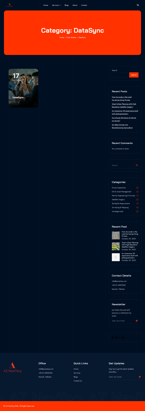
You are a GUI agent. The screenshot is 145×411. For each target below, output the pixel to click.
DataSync (18, 97)
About (75, 5)
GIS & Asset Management (121, 191)
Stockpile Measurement (121, 203)
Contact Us (78, 381)
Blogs (67, 5)
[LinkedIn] (116, 337)
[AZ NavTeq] (9, 5)
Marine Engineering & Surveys (123, 195)
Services (55, 5)
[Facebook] (113, 337)
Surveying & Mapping (120, 207)
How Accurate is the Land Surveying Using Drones (130, 234)
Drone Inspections (119, 187)
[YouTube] (123, 337)
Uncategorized (117, 211)
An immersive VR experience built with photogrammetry (130, 256)
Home (45, 5)
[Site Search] (138, 5)
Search (114, 70)
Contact (84, 5)
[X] (120, 337)
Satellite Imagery (118, 199)
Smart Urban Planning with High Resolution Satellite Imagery (130, 245)
